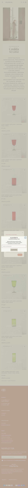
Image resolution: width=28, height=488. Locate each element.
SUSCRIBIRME (14, 249)
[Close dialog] (25, 238)
